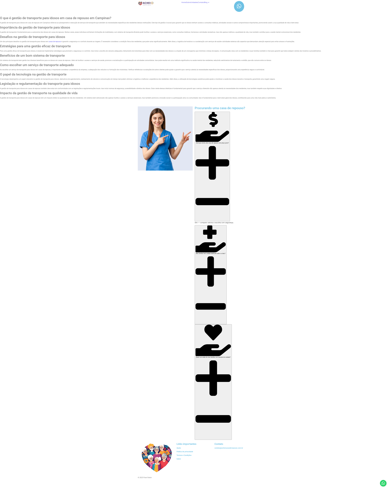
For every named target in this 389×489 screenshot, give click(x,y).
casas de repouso (55, 41)
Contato (201, 2)
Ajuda (179, 448)
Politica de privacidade (185, 452)
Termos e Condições (184, 455)
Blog (205, 2)
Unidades (194, 2)
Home (183, 2)
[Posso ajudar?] (383, 483)
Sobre (188, 2)
